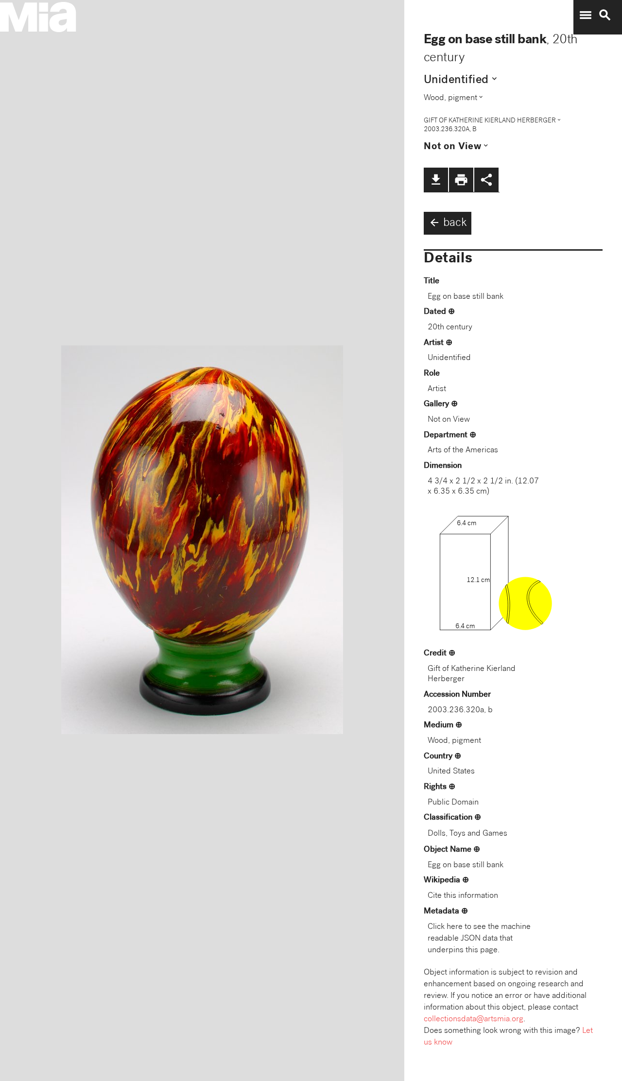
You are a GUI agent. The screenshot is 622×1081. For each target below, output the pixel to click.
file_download (436, 179)
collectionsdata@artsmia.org (473, 1019)
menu (585, 15)
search (605, 15)
